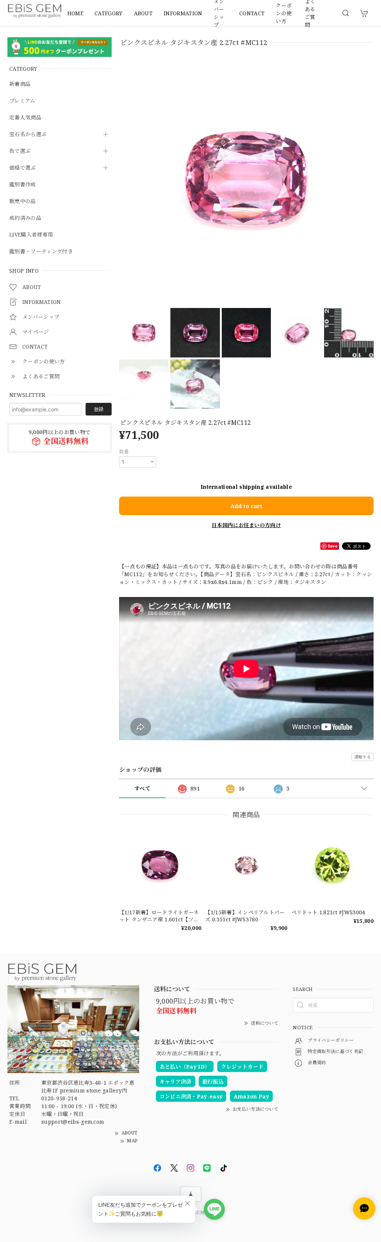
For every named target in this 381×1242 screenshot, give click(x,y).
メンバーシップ (219, 13)
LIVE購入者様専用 (31, 235)
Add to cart (246, 506)
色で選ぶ (20, 151)
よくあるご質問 (310, 13)
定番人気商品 (25, 118)
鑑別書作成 (22, 185)
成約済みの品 (25, 218)
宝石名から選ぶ (28, 134)
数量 (124, 451)
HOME (75, 13)
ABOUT (143, 13)
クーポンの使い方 (284, 13)
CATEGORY (109, 13)
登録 (98, 409)
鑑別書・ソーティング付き (41, 251)
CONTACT (252, 13)
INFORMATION (183, 13)
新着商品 (20, 84)
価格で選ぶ (22, 168)
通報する (362, 757)
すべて (142, 788)
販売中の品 (22, 201)
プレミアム (22, 101)
